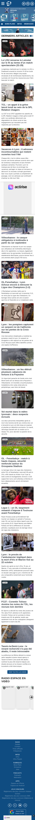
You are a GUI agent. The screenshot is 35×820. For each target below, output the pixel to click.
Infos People (17, 759)
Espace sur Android (17, 785)
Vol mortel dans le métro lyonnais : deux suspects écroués (14, 414)
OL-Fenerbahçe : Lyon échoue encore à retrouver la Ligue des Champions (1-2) (16, 285)
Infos (19, 24)
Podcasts (17, 775)
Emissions (17, 767)
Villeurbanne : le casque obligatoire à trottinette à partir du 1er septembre (14, 240)
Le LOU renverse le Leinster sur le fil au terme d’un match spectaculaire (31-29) (17, 63)
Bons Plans (10, 24)
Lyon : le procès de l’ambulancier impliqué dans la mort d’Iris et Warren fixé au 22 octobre (17, 558)
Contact (17, 746)
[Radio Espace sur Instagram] (25, 805)
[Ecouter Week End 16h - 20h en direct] (17, 30)
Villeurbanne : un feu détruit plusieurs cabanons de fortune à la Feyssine (16, 372)
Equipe (17, 744)
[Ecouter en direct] (24, 4)
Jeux (17, 769)
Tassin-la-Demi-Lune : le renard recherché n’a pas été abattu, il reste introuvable (16, 649)
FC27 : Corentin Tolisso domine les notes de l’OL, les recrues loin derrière (17, 604)
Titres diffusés (18, 749)
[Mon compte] (32, 4)
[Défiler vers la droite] (31, 697)
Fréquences (17, 751)
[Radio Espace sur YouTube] (20, 805)
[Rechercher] (28, 4)
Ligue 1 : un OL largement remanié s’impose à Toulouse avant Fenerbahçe (17, 510)
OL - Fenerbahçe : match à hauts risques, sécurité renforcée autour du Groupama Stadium (15, 462)
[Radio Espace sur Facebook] (10, 805)
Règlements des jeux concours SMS (17, 796)
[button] (8, 697)
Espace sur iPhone (17, 783)
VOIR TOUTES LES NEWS (17, 672)
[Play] (2, 16)
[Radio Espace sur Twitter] (15, 805)
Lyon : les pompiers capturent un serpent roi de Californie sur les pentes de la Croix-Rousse (17, 328)
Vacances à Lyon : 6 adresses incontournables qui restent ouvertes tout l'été (17, 152)
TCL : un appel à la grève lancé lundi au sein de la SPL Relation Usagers (16, 107)
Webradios (29, 24)
